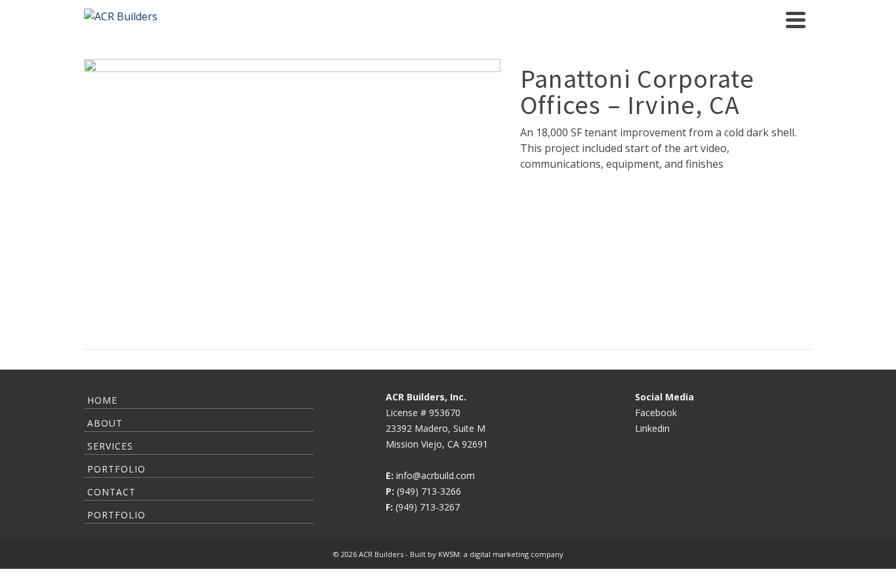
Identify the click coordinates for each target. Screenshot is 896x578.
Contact (111, 492)
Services (110, 446)
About (105, 423)
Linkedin (652, 428)
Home (102, 400)
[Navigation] (795, 19)
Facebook (656, 412)
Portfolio (116, 469)
